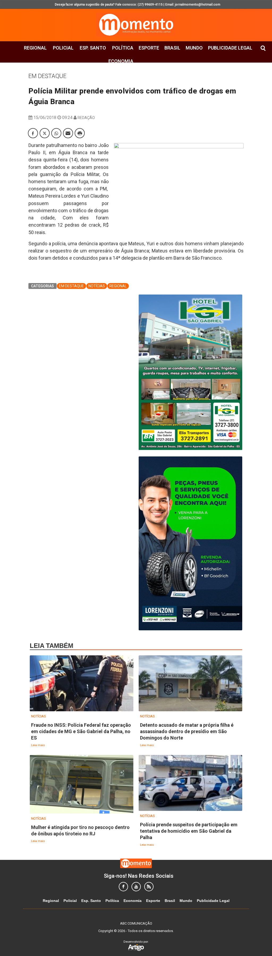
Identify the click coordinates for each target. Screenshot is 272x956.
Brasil (172, 48)
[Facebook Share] (33, 133)
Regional (35, 48)
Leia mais (38, 745)
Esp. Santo (93, 48)
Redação (86, 118)
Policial (63, 48)
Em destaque (47, 76)
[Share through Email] (68, 133)
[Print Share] (80, 133)
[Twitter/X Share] (45, 133)
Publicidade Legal (230, 48)
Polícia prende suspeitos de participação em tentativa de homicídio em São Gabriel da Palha (188, 831)
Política (122, 48)
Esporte (149, 48)
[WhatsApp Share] (56, 133)
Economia (120, 61)
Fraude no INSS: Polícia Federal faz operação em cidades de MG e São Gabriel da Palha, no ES (81, 731)
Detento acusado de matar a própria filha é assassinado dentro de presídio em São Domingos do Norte (186, 731)
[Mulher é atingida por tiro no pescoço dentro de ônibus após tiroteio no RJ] (81, 784)
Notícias (96, 286)
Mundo (194, 48)
